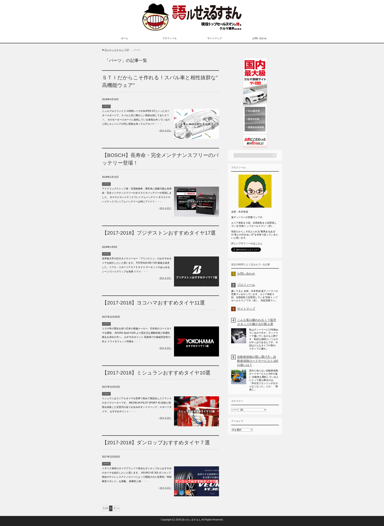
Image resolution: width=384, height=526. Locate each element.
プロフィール (169, 38)
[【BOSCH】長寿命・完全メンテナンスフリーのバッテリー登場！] (196, 214)
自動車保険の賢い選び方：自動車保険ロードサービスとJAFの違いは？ (257, 361)
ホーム (124, 38)
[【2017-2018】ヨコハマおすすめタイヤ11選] (196, 354)
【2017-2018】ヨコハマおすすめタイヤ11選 (153, 302)
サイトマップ (214, 38)
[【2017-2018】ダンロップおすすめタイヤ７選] (196, 494)
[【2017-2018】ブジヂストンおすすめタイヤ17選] (196, 284)
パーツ (106, 106)
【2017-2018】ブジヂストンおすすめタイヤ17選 (159, 233)
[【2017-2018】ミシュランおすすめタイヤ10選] (196, 424)
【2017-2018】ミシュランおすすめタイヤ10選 (156, 373)
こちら (258, 243)
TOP (116, 50)
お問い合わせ (259, 38)
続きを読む (166, 130)
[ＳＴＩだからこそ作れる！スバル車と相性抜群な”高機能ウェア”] (196, 136)
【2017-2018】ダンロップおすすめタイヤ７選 (156, 442)
